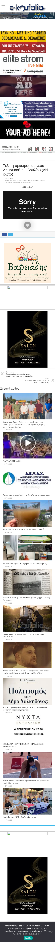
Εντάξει (28, 938)
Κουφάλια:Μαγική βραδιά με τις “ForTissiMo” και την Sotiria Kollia (19, 374)
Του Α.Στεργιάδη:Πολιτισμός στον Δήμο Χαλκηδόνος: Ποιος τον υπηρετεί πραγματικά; (25, 708)
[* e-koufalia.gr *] (27, 7)
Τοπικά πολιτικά (26, 182)
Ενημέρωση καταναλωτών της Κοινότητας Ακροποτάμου (26, 495)
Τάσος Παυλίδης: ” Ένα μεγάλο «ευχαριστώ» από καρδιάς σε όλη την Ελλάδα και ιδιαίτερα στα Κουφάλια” (26, 672)
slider (7, 180)
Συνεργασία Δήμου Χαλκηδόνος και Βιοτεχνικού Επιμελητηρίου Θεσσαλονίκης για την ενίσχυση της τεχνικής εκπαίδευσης (24, 424)
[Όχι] (51, 932)
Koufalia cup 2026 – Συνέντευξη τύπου (19, 817)
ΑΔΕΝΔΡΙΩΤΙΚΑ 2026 (13, 461)
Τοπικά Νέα (16, 182)
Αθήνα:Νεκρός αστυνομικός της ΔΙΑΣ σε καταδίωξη (37, 380)
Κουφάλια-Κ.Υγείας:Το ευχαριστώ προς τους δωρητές (25, 563)
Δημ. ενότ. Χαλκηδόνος (31, 180)
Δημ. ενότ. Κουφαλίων (16, 180)
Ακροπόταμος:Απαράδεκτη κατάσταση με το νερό (23, 529)
